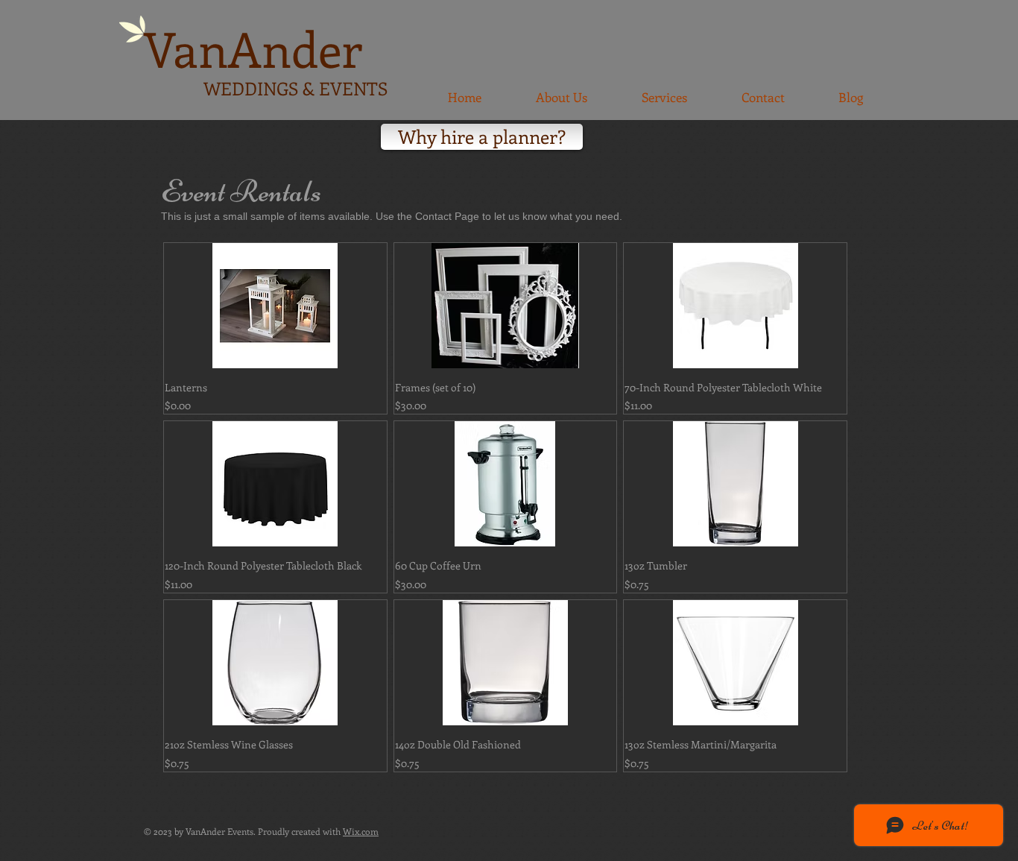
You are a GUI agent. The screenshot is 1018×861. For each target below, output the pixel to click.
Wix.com (361, 831)
